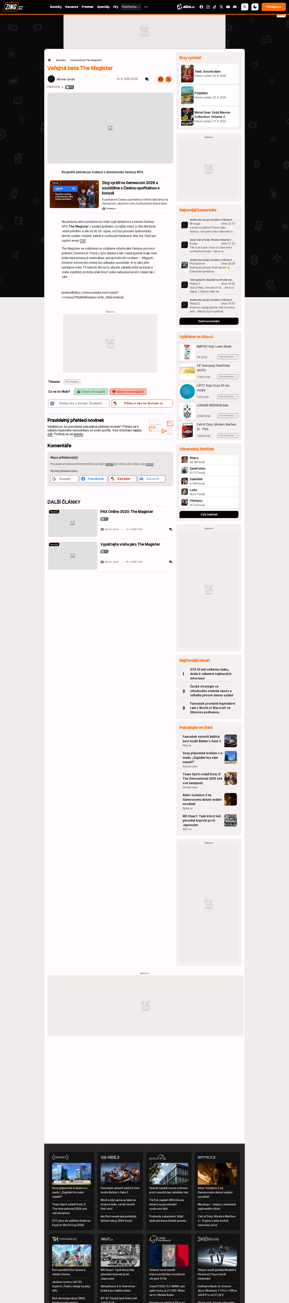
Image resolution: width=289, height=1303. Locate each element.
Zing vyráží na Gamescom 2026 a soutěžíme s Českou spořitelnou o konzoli (131, 188)
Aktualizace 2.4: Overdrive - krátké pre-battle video (118, 1288)
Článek (55, 183)
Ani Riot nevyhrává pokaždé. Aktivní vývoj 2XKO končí (119, 1218)
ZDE (83, 240)
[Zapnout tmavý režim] (255, 6)
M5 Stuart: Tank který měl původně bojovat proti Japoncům (202, 820)
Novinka (61, 60)
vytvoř (150, 463)
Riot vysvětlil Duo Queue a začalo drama (69, 1272)
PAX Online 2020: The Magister (126, 511)
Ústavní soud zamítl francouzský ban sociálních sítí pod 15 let (167, 1274)
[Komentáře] (147, 79)
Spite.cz (188, 808)
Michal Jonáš (66, 79)
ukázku (78, 434)
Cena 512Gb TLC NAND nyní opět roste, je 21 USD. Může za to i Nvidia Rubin (167, 1291)
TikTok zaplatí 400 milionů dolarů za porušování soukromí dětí (166, 1204)
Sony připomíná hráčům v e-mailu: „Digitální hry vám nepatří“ (203, 757)
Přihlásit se (273, 6)
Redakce (111, 208)
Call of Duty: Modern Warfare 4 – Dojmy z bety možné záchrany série (217, 1221)
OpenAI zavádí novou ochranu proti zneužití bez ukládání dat (168, 1190)
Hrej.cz (187, 745)
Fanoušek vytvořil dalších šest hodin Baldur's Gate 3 (202, 739)
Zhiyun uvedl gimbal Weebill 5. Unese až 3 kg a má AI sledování (217, 1274)
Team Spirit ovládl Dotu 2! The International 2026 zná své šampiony (202, 778)
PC (71, 87)
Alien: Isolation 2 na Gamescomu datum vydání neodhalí (202, 799)
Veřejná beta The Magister (86, 60)
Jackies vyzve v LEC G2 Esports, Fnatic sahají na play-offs (71, 1286)
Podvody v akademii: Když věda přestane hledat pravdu (167, 1218)
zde (50, 434)
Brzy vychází (190, 57)
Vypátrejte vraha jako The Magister (130, 544)
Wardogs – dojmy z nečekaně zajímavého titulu (217, 1206)
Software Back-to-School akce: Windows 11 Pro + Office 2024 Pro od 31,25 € (217, 1291)
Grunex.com (190, 766)
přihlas (110, 463)
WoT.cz (187, 829)
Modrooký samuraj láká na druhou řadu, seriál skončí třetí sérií (118, 1204)
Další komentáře (209, 321)
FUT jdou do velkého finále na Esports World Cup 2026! (71, 1223)
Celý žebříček (209, 514)
